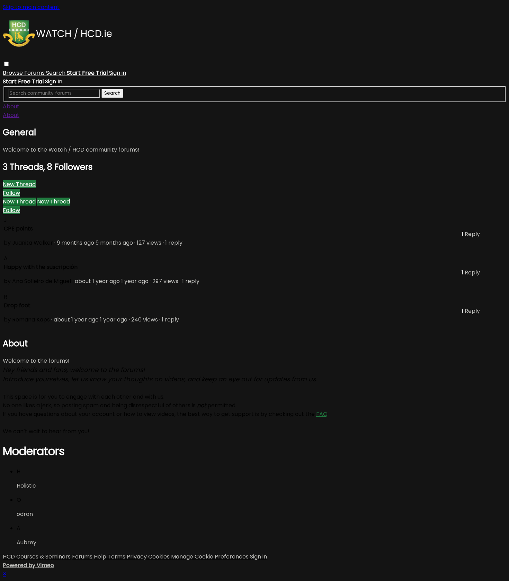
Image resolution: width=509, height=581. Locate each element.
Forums (35, 73)
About (11, 106)
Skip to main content (31, 7)
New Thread (19, 184)
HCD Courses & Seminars (37, 557)
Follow (11, 193)
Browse (13, 73)
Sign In (53, 81)
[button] (6, 64)
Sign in (117, 73)
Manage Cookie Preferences (210, 557)
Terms (117, 557)
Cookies (159, 557)
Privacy (137, 557)
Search (56, 73)
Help (101, 557)
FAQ (322, 414)
